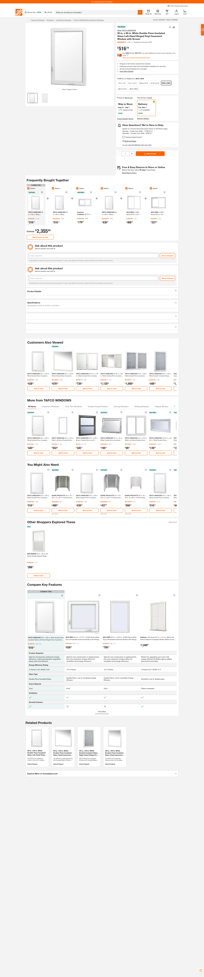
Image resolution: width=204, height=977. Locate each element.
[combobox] (96, 12)
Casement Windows (63, 20)
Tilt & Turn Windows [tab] (73, 406)
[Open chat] (202, 29)
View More (102, 712)
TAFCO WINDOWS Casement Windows (89, 20)
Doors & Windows (38, 20)
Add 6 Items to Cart (40, 237)
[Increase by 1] (131, 153)
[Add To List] (170, 27)
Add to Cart (151, 154)
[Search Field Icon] (140, 12)
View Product (32, 764)
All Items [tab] (32, 406)
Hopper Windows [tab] (162, 406)
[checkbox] (123, 137)
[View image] (33, 98)
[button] (102, 291)
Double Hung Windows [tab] (98, 406)
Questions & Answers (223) (143, 42)
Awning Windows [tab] (121, 406)
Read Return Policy (129, 173)
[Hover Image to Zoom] (70, 56)
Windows (50, 20)
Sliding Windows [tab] (142, 406)
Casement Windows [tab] (50, 406)
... (28, 20)
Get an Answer (167, 256)
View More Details (126, 71)
